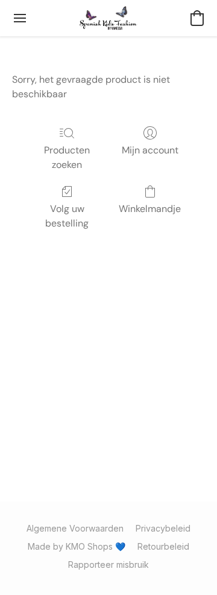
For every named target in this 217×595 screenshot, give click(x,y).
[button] (108, 18)
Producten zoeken (67, 157)
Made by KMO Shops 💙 (76, 546)
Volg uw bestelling (67, 216)
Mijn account (150, 150)
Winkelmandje (150, 208)
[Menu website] (20, 18)
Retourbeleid (163, 546)
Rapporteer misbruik (108, 564)
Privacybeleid (163, 528)
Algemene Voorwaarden (75, 528)
